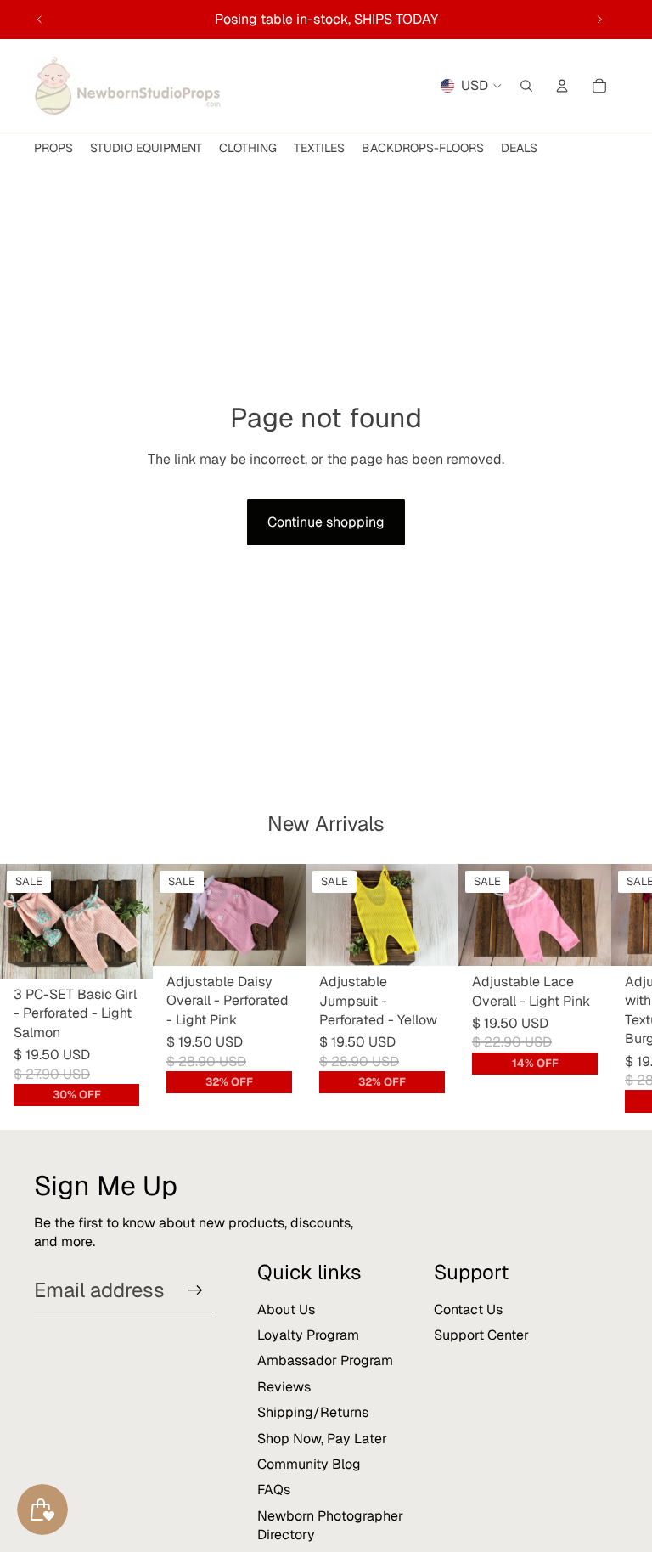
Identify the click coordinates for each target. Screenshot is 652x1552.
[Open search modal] (526, 85)
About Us (286, 1309)
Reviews (284, 1387)
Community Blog (309, 1464)
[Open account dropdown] (562, 85)
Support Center (481, 1335)
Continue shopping (326, 522)
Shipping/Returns (312, 1412)
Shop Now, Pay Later (322, 1439)
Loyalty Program (308, 1335)
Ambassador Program (325, 1360)
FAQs (273, 1489)
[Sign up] (195, 1290)
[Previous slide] (40, 19)
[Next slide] (599, 19)
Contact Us (468, 1309)
